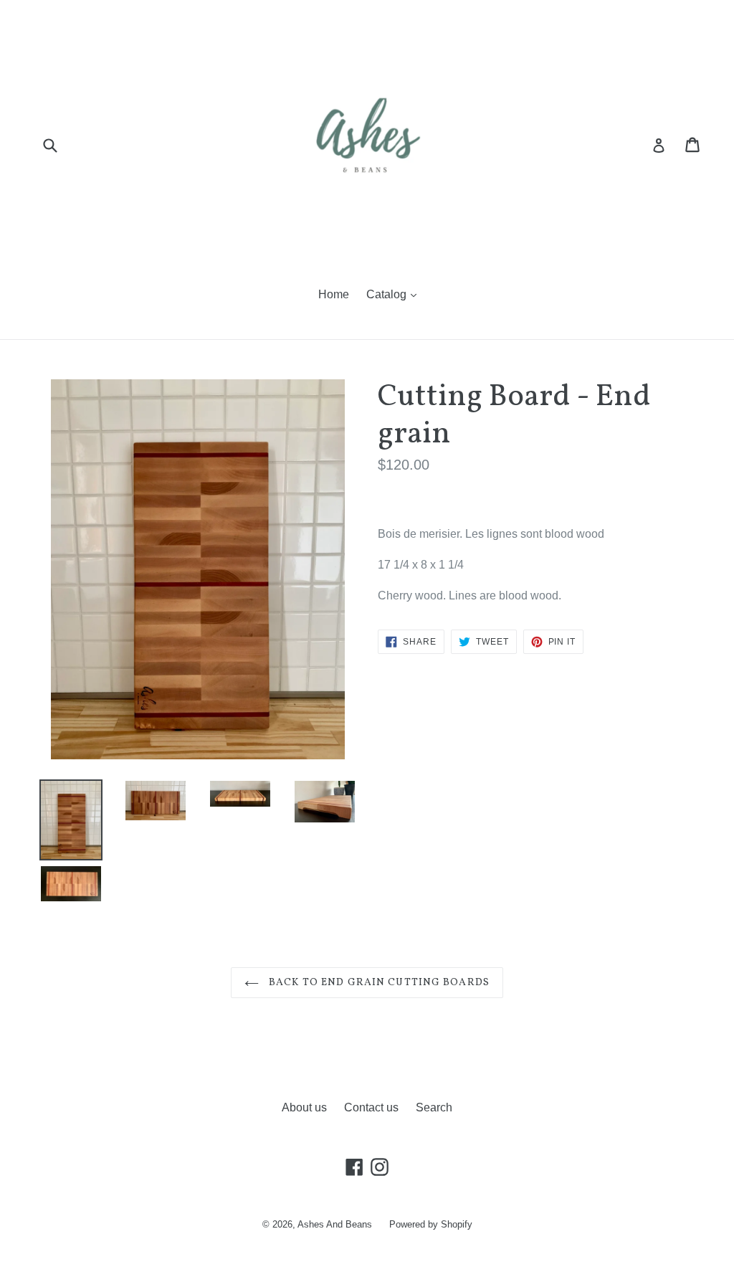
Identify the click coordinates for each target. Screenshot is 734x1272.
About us (304, 1107)
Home (333, 294)
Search (434, 1107)
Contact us (371, 1107)
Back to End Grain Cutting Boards (378, 982)
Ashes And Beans (334, 1224)
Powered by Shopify (430, 1224)
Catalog (387, 294)
